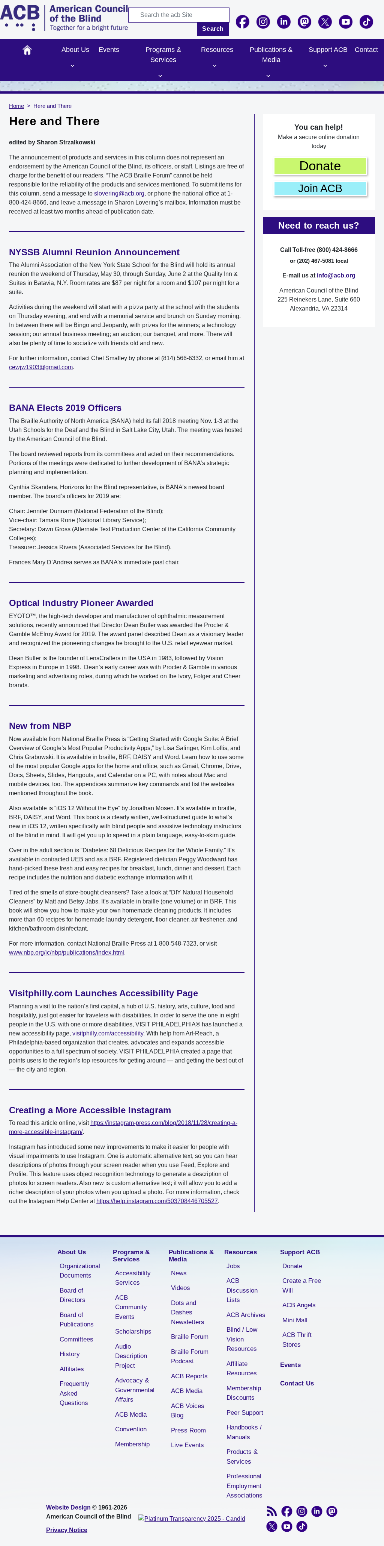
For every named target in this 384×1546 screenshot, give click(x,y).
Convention (131, 1429)
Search (213, 29)
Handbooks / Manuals (244, 1432)
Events (109, 49)
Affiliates (72, 1369)
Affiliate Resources (241, 1368)
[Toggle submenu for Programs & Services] (160, 76)
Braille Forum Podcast (189, 1356)
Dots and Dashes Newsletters (187, 1312)
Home (27, 50)
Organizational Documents (80, 1271)
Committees (76, 1339)
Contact (366, 49)
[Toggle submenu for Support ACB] (325, 65)
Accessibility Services (133, 1278)
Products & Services (242, 1456)
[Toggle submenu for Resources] (214, 65)
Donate (320, 165)
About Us (75, 49)
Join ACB (320, 188)
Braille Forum (189, 1336)
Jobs (233, 1266)
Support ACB (328, 49)
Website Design (68, 1507)
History (70, 1354)
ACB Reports (189, 1376)
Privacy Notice (66, 1530)
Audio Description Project (131, 1356)
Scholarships (133, 1331)
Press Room (188, 1430)
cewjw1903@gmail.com (41, 367)
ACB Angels (299, 1305)
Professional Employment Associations (244, 1486)
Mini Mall (295, 1320)
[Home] (64, 18)
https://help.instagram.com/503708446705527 (157, 1201)
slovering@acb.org (119, 193)
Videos (180, 1287)
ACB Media (131, 1414)
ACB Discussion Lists (242, 1290)
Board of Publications (77, 1319)
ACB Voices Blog (187, 1410)
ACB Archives (246, 1315)
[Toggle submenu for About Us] (72, 65)
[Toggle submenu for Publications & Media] (268, 76)
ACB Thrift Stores (297, 1339)
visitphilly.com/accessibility (107, 1033)
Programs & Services (163, 55)
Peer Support (244, 1412)
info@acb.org (336, 275)
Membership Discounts (243, 1393)
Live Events (187, 1445)
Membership (132, 1444)
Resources (217, 49)
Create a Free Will (301, 1285)
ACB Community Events (131, 1307)
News (179, 1273)
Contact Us (297, 1383)
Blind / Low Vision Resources (241, 1339)
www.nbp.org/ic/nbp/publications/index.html (66, 952)
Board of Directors (73, 1295)
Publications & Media (271, 55)
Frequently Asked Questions (74, 1393)
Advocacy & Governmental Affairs (134, 1390)
